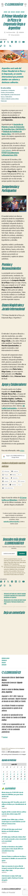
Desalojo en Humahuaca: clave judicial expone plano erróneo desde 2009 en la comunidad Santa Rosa (12, 849)
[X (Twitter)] (8, 42)
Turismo (22, 12)
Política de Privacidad (8, 892)
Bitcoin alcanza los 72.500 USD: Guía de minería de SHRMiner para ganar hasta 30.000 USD (12, 794)
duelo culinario (23, 562)
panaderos (6, 571)
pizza (10, 572)
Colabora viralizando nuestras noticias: (10, 99)
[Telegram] (12, 42)
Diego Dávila (10, 562)
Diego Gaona (16, 562)
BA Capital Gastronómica (14, 560)
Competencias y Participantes (8, 90)
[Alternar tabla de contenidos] (24, 88)
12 (10, 774)
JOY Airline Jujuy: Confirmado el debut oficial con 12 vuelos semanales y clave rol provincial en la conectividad (14, 839)
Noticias (13, 12)
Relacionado (4, 101)
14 (17, 774)
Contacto (4, 665)
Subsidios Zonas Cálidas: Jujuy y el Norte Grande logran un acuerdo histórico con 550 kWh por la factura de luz (13, 822)
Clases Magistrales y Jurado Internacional (10, 94)
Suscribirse (22, 553)
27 (13, 779)
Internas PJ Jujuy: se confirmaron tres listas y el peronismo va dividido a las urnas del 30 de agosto (14, 858)
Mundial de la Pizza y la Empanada (16, 569)
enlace (22, 450)
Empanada (6, 564)
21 (17, 776)
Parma (10, 571)
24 (3, 779)
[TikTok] (1, 46)
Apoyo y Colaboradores (6, 97)
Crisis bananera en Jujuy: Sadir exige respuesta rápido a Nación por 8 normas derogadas (12, 878)
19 (10, 776)
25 (6, 779)
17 (3, 776)
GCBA (18, 566)
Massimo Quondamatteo (11, 567)
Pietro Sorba (6, 572)
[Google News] (1, 42)
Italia (21, 566)
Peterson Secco (20, 571)
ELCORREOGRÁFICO (14, 889)
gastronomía (14, 566)
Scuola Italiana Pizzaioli (8, 574)
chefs (21, 560)
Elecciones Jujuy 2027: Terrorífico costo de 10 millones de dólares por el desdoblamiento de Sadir (14, 804)
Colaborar (4, 660)
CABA (9, 12)
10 (3, 774)
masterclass (6, 569)
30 (24, 779)
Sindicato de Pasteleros (19, 574)
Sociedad (18, 12)
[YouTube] (23, 42)
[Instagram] (19, 42)
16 (24, 774)
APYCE (5, 559)
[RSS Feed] (10, 46)
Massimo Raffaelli (21, 567)
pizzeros (23, 572)
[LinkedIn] (16, 42)
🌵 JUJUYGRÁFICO (8, 788)
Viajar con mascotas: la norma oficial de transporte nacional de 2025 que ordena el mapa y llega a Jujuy (13, 868)
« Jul (3, 784)
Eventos (5, 12)
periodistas (14, 571)
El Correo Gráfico (11, 32)
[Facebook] (4, 42)
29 (21, 779)
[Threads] (5, 46)
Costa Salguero (6, 150)
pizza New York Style (16, 572)
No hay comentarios (15, 35)
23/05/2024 (21, 32)
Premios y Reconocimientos (7, 92)
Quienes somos (5, 658)
